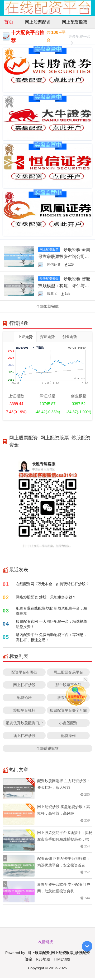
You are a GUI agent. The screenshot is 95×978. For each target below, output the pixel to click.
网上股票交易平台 (68, 672)
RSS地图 (43, 959)
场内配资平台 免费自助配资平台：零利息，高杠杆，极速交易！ (51, 637)
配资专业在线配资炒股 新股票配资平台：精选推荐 (51, 611)
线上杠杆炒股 (24, 735)
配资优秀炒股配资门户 (24, 722)
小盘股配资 (68, 722)
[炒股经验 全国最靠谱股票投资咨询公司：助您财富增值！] (19, 256)
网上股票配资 (37, 22)
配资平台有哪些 (24, 672)
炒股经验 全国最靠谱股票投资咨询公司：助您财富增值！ (64, 256)
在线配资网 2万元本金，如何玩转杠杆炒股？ (52, 583)
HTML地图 (61, 959)
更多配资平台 (79, 36)
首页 (8, 22)
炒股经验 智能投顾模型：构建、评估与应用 (64, 285)
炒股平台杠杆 (24, 710)
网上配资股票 (74, 22)
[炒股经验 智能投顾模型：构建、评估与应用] (19, 285)
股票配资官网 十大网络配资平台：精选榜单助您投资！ (51, 624)
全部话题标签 (47, 748)
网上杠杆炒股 (24, 684)
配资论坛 (24, 697)
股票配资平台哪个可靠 (68, 710)
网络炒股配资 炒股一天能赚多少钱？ (46, 596)
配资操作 (68, 735)
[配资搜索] (85, 8)
